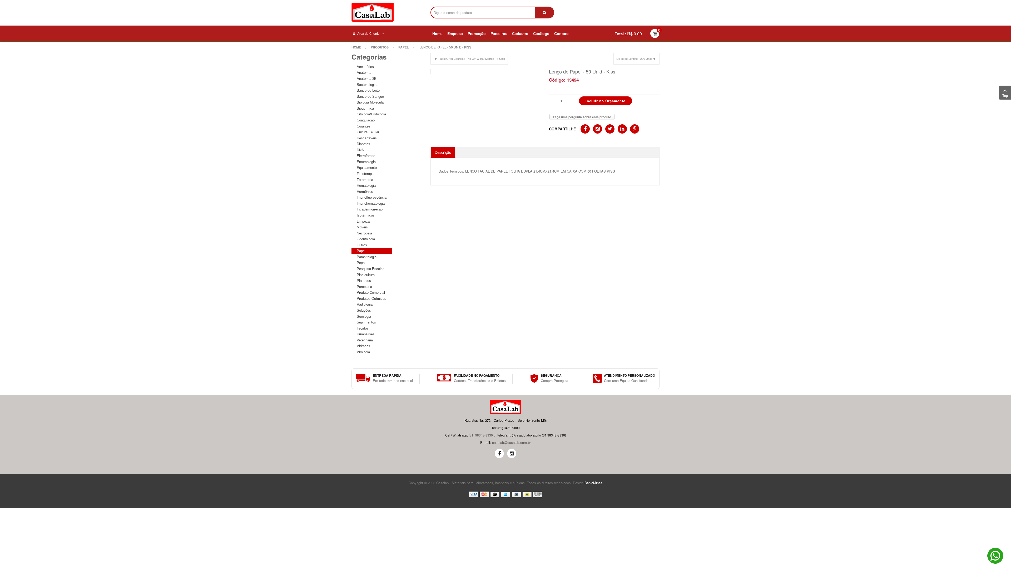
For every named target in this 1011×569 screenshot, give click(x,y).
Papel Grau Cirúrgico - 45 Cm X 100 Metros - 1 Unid (471, 58)
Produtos (380, 47)
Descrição (443, 152)
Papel (403, 47)
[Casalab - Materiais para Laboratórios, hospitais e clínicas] (372, 12)
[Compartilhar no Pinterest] (634, 129)
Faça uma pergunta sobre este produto (582, 117)
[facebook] (499, 453)
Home (356, 47)
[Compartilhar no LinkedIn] (622, 129)
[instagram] (511, 453)
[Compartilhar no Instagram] (597, 129)
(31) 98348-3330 (481, 435)
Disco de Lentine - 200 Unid (634, 58)
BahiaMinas (593, 482)
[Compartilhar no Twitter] (609, 129)
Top (1005, 95)
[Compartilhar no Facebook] (585, 129)
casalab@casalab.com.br (511, 442)
